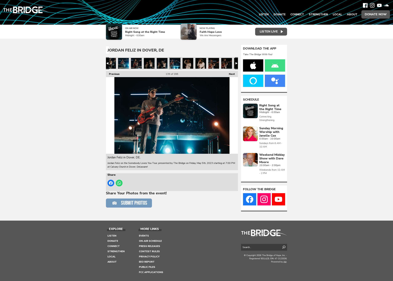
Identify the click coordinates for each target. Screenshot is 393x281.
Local (337, 14)
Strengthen (318, 14)
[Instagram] (372, 5)
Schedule (251, 99)
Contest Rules (149, 251)
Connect (297, 14)
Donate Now (376, 14)
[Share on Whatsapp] (119, 183)
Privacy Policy (149, 256)
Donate (280, 14)
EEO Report (147, 262)
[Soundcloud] (386, 5)
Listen (264, 14)
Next (230, 74)
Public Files (147, 267)
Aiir (285, 261)
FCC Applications (151, 272)
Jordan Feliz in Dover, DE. (110, 63)
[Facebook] (365, 5)
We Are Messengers (210, 35)
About (352, 14)
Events (144, 235)
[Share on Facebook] (110, 183)
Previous (113, 74)
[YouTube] (379, 5)
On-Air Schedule (150, 241)
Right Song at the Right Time (145, 32)
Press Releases (149, 246)
